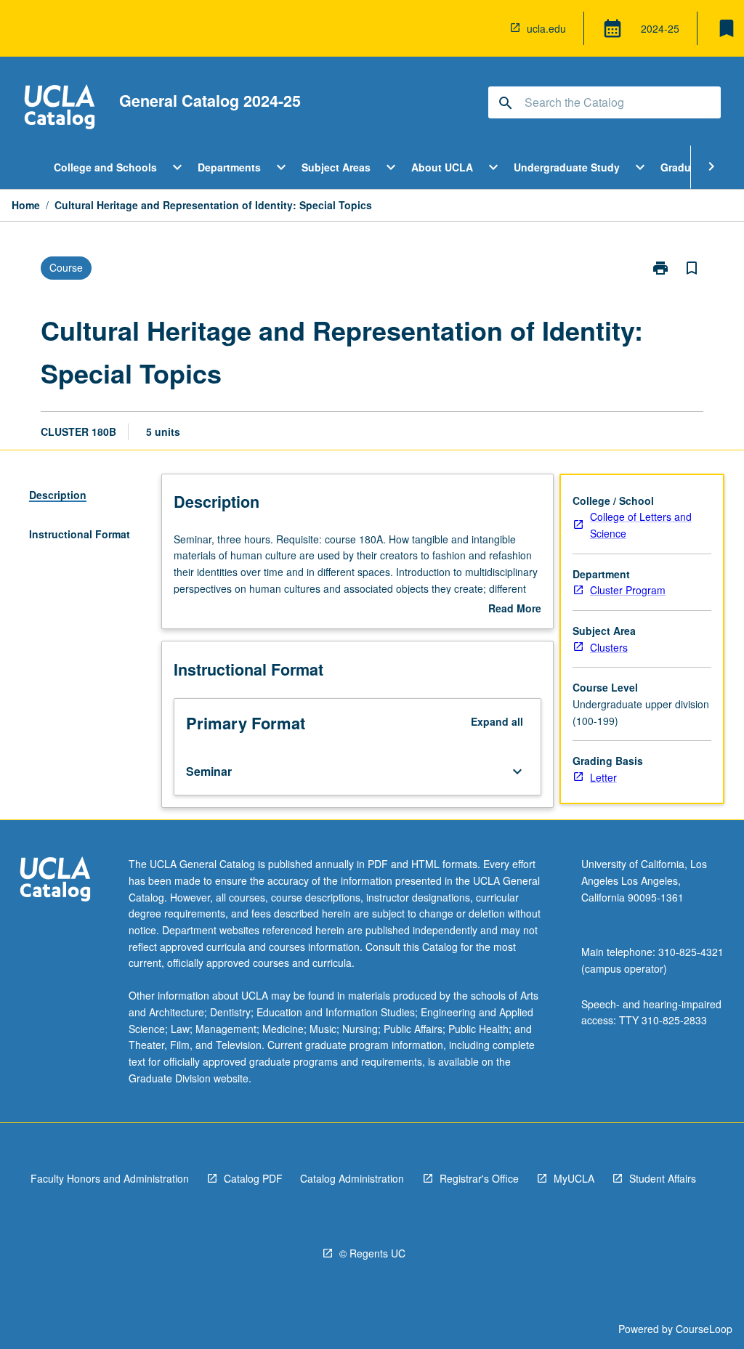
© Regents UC (372, 1253)
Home (26, 205)
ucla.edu (546, 28)
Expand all (497, 721)
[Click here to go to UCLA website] (55, 881)
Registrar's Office (479, 1178)
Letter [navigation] (603, 777)
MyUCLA (574, 1178)
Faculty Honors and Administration (110, 1178)
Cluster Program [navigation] (628, 590)
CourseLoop (704, 1328)
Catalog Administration (352, 1178)
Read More (514, 609)
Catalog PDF (253, 1178)
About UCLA (442, 167)
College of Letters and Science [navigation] (641, 524)
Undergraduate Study (567, 167)
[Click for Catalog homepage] (59, 109)
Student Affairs (662, 1178)
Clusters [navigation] (609, 647)
